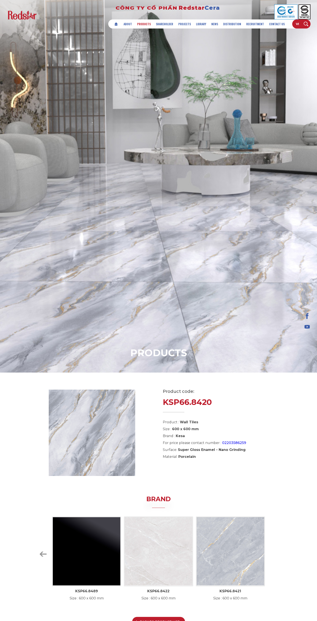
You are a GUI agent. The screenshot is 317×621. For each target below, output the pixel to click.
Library (201, 24)
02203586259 (234, 443)
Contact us (277, 24)
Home (116, 23)
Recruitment (255, 24)
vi (297, 24)
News (214, 24)
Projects (184, 24)
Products (144, 24)
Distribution (232, 24)
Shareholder (164, 24)
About (128, 24)
